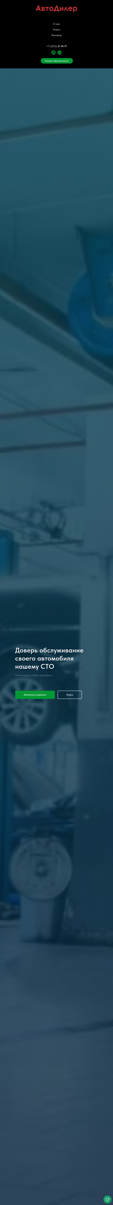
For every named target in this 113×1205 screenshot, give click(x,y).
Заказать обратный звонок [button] (57, 61)
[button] (35, 695)
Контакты (57, 35)
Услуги (56, 29)
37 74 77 (62, 46)
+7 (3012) (51, 46)
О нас (56, 23)
